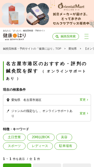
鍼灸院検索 (68, 36)
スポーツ (14, 146)
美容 (64, 137)
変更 (83, 99)
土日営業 (14, 137)
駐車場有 (65, 146)
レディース (40, 146)
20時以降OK (41, 137)
